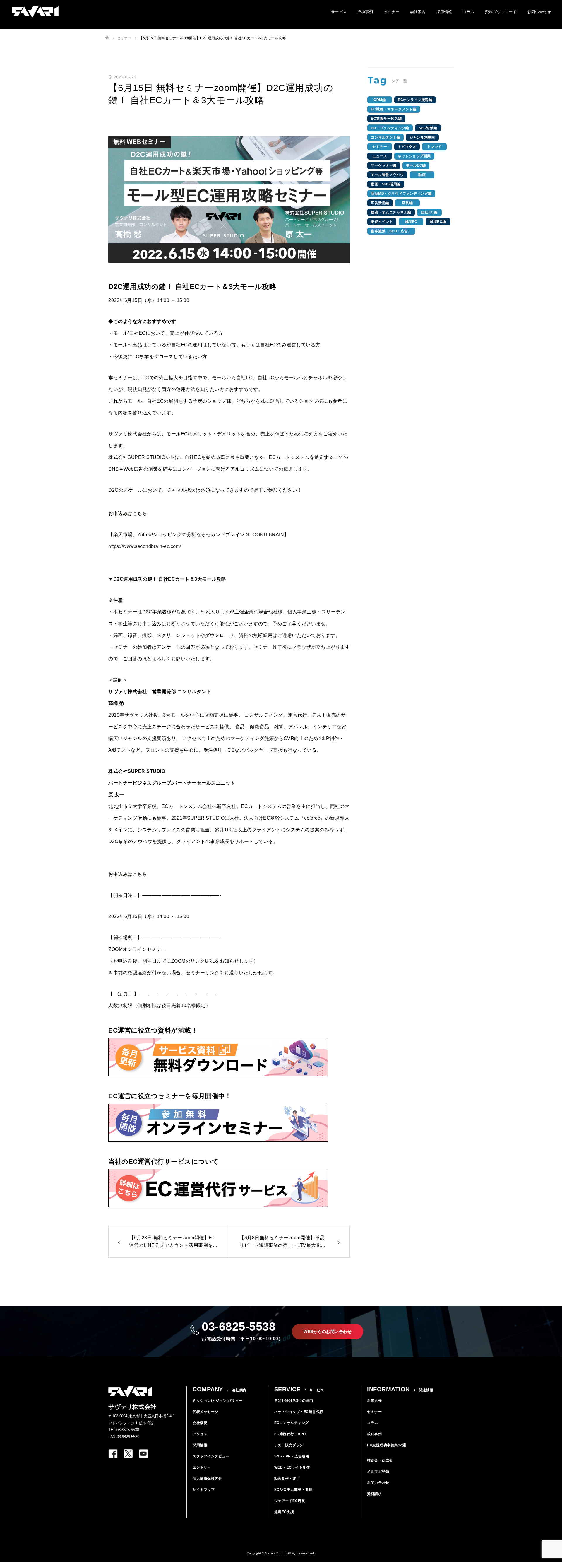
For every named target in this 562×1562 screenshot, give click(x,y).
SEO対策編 (428, 128)
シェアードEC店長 (289, 1501)
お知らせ (374, 1401)
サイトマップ (204, 1490)
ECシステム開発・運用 (293, 1490)
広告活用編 (380, 203)
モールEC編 (416, 165)
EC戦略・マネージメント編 (394, 109)
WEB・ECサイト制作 (292, 1467)
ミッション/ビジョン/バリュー (217, 1401)
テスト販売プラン (289, 1445)
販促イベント (382, 222)
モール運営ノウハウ (387, 175)
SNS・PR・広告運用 (291, 1456)
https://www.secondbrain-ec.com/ (144, 546)
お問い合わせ (539, 12)
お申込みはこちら (127, 513)
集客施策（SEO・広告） (391, 231)
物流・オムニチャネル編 (391, 212)
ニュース (379, 156)
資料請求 (374, 1494)
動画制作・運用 (287, 1478)
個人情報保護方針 (207, 1478)
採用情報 (444, 12)
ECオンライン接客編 (415, 100)
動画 (422, 175)
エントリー (202, 1467)
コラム (469, 12)
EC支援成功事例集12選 (386, 1445)
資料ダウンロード (501, 12)
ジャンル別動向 (422, 137)
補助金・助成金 (380, 1460)
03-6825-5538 (242, 1330)
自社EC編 (429, 212)
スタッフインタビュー (211, 1456)
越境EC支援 (284, 1512)
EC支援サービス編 (386, 119)
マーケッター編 (384, 165)
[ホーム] (107, 38)
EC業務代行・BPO (290, 1434)
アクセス (200, 1434)
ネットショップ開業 (414, 156)
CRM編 (379, 100)
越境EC (411, 222)
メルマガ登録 (378, 1471)
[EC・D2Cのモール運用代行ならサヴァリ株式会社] (35, 12)
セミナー (392, 12)
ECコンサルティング (291, 1423)
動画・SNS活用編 (386, 184)
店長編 (407, 203)
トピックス (407, 147)
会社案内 (418, 12)
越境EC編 (438, 222)
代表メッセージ (205, 1412)
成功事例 (365, 12)
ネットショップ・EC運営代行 (298, 1412)
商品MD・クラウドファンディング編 (401, 194)
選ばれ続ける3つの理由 (293, 1401)
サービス (339, 12)
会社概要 (200, 1423)
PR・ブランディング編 (390, 128)
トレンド (434, 147)
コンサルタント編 (385, 137)
